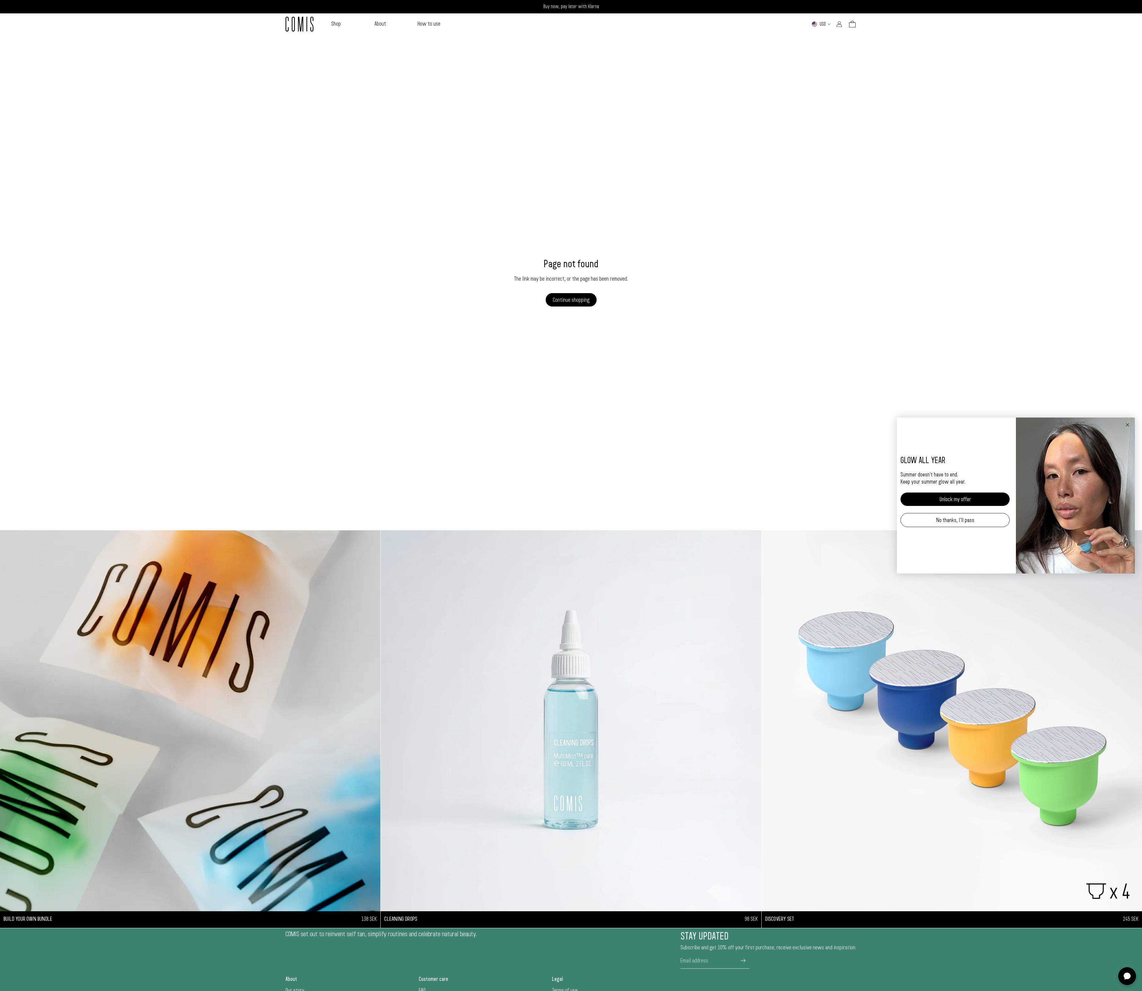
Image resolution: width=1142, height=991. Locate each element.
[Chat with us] (1127, 976)
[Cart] (852, 24)
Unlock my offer (955, 499)
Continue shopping (571, 300)
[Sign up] (743, 960)
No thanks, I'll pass (955, 520)
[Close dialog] (1127, 425)
